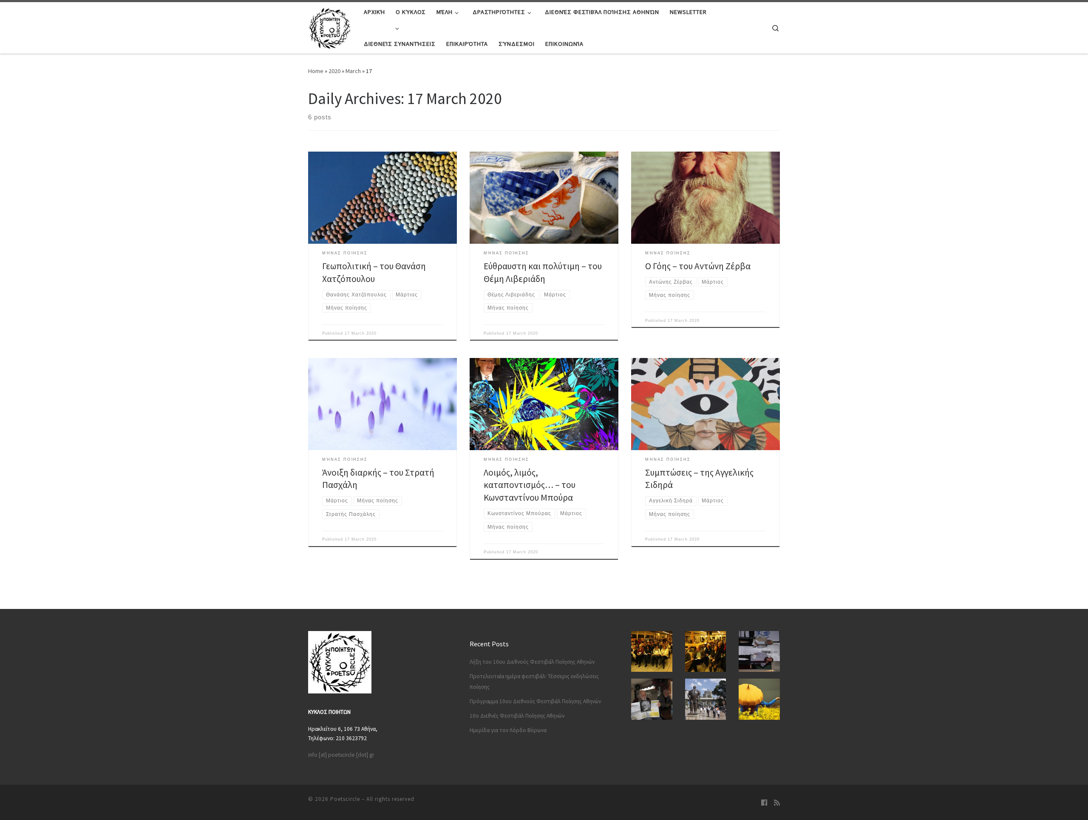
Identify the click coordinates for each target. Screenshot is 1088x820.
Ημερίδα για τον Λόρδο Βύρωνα (508, 730)
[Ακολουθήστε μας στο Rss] (777, 802)
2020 (334, 71)
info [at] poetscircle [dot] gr (341, 754)
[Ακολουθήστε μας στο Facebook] (764, 802)
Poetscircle (345, 799)
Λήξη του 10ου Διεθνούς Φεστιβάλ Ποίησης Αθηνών (532, 661)
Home (315, 71)
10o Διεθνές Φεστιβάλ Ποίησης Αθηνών (517, 715)
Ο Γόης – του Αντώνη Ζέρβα (698, 266)
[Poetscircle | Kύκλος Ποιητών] (329, 26)
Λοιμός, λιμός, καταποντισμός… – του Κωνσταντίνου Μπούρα (529, 485)
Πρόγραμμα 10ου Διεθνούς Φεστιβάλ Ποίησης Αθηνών (535, 701)
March (353, 71)
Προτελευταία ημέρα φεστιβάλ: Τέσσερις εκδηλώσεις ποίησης (534, 681)
